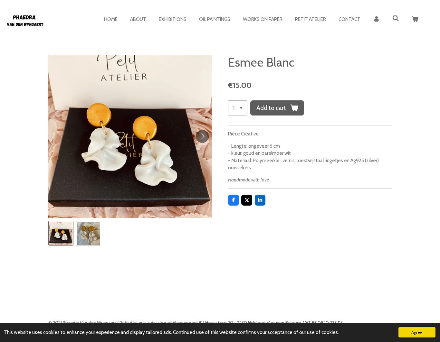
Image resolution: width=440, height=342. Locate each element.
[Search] (395, 18)
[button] (60, 233)
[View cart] (415, 19)
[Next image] (202, 136)
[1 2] (237, 108)
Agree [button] (417, 332)
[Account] (376, 19)
